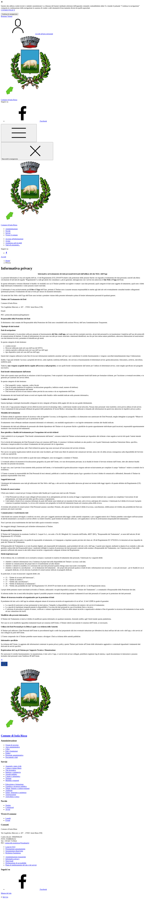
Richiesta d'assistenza (13, 853)
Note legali (9, 861)
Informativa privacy (12, 859)
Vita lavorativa (10, 770)
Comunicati (9, 807)
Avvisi (7, 809)
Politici (7, 753)
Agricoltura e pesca (12, 797)
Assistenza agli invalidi (13, 243)
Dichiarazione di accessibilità (15, 863)
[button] (11, 229)
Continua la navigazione (9, 14)
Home (7, 261)
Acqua (7, 241)
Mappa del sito (6, 893)
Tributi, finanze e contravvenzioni (17, 788)
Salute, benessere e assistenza (15, 792)
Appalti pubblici (11, 774)
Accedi (3, 257)
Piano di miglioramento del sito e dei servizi (21, 865)
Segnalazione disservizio (14, 851)
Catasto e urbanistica (12, 776)
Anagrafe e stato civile (13, 766)
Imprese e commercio (13, 772)
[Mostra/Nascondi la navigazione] (19, 133)
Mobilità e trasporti (12, 780)
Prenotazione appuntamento (15, 849)
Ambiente (8, 790)
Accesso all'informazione (14, 239)
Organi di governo (12, 745)
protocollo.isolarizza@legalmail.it (17, 843)
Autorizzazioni (10, 795)
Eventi (7, 820)
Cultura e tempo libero (13, 768)
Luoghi (8, 818)
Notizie (8, 805)
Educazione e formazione (14, 784)
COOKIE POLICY (8, 10)
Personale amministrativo (14, 755)
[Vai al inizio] (2, 660)
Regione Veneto (6, 16)
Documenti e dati (11, 757)
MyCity (5, 897)
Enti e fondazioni (11, 751)
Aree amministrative (12, 747)
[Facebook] (6, 253)
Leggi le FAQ (10, 847)
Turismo (8, 778)
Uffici (7, 749)
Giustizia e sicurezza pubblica (16, 786)
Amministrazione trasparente (15, 857)
